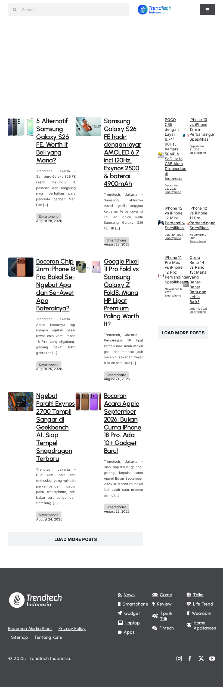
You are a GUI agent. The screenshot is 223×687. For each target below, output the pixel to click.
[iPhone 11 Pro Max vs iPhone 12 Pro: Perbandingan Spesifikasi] (161, 276)
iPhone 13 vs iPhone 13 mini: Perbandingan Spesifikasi (202, 129)
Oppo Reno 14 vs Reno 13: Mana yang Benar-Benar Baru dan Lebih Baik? (198, 279)
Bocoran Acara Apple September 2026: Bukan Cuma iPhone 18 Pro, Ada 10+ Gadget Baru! (122, 423)
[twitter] (201, 658)
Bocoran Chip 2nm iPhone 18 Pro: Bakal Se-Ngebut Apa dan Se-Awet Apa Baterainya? (55, 284)
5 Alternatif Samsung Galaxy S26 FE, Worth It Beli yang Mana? (52, 140)
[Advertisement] (111, 60)
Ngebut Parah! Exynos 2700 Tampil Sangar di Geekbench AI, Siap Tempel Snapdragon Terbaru (55, 427)
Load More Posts (75, 539)
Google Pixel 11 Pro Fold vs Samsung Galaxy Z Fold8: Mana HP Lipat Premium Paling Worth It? (121, 292)
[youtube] (212, 658)
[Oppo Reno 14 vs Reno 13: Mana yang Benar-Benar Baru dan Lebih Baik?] (185, 284)
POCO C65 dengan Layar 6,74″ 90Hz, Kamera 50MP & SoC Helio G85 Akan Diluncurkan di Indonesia (176, 149)
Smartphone (48, 216)
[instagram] (179, 658)
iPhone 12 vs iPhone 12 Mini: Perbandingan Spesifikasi (178, 218)
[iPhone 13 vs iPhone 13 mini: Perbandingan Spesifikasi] (185, 136)
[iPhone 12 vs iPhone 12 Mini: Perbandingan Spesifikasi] (161, 223)
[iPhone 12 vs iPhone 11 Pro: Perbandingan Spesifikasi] (185, 225)
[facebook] (190, 658)
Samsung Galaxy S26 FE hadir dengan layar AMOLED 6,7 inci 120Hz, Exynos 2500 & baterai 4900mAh (122, 152)
